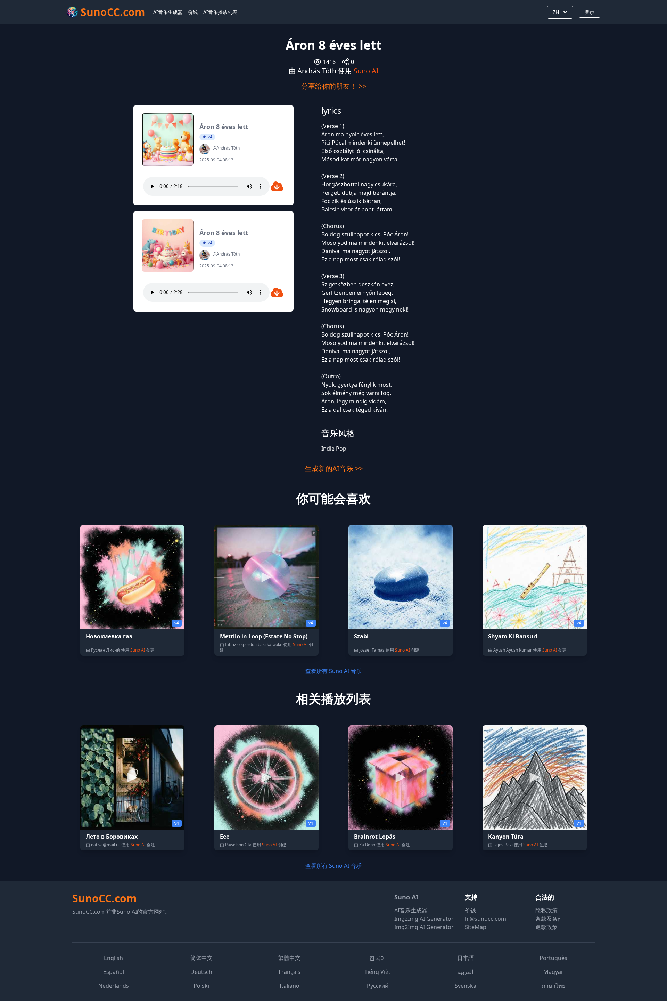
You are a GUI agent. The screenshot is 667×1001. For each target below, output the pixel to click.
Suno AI (366, 70)
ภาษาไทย (553, 986)
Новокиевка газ (109, 636)
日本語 (465, 958)
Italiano (289, 986)
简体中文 (201, 958)
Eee (224, 836)
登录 (589, 12)
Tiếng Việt (377, 972)
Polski (201, 986)
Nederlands (113, 986)
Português (553, 958)
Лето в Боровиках (112, 836)
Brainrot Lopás (374, 836)
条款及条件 (549, 918)
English (113, 958)
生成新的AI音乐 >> (334, 468)
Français (289, 972)
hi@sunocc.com (485, 918)
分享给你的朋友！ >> (333, 86)
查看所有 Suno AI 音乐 (333, 671)
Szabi (361, 636)
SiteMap (475, 927)
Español (113, 972)
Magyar (553, 972)
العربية (465, 972)
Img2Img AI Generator (424, 918)
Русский (377, 986)
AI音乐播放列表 (220, 12)
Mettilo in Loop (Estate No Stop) (263, 636)
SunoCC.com (104, 898)
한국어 (377, 958)
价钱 (193, 12)
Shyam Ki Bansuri (512, 636)
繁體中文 (289, 958)
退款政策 (546, 927)
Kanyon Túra (506, 836)
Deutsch (201, 972)
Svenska (465, 986)
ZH (556, 12)
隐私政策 (546, 910)
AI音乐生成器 (167, 12)
